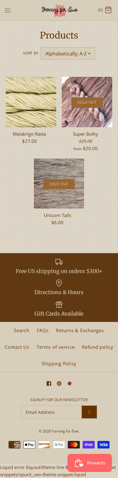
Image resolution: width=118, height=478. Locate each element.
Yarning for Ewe (65, 431)
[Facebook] (49, 383)
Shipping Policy (59, 363)
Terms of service (55, 347)
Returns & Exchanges (80, 330)
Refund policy (97, 347)
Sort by (31, 53)
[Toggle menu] (7, 9)
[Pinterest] (59, 383)
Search (21, 330)
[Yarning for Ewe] (59, 10)
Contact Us (17, 347)
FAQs (43, 330)
